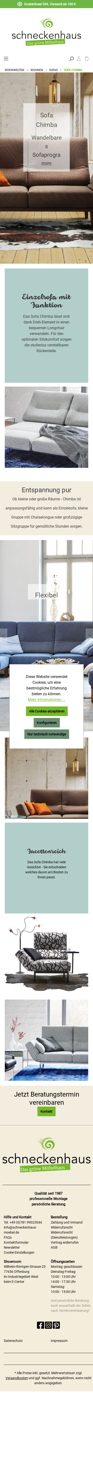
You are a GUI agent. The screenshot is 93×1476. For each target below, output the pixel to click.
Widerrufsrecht (62, 1227)
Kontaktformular (16, 1242)
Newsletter (12, 1247)
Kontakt (46, 1111)
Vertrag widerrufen (65, 1242)
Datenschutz (13, 1341)
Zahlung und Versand (67, 1222)
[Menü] (5, 58)
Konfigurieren (47, 723)
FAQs (8, 1237)
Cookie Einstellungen (19, 1252)
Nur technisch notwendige (46, 734)
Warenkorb (87, 60)
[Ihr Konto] (79, 60)
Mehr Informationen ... (46, 699)
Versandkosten (16, 1378)
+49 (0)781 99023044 (26, 1222)
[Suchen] (71, 58)
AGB (54, 1247)
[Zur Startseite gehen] (46, 32)
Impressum (59, 1341)
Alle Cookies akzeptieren (47, 711)
